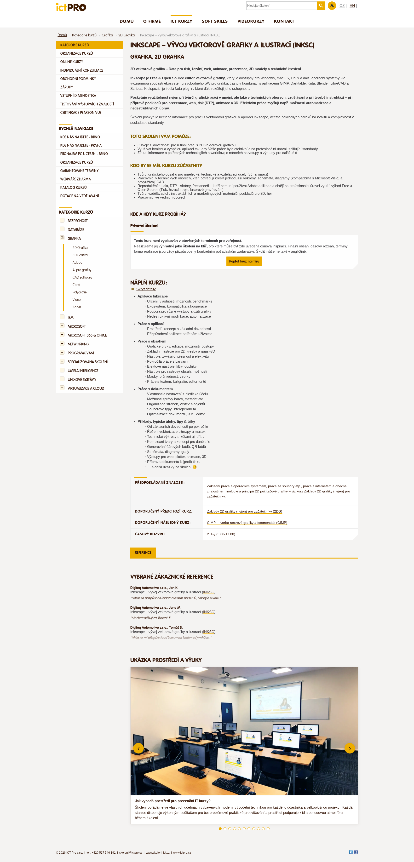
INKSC (208, 592)
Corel (76, 285)
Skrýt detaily (146, 289)
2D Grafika (126, 35)
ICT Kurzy (181, 21)
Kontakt (284, 21)
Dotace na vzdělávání (79, 196)
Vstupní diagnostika (78, 95)
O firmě (152, 21)
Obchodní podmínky (78, 79)
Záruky (66, 87)
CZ (342, 6)
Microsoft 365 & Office (87, 335)
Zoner (77, 307)
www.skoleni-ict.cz (158, 852)
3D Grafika (80, 255)
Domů (127, 21)
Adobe (77, 262)
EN (352, 6)
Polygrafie (79, 292)
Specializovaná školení (88, 362)
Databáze (76, 230)
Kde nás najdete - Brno (80, 137)
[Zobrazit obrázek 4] (234, 828)
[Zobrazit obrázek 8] (253, 828)
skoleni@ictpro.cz (130, 852)
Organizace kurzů (76, 53)
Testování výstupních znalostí (87, 104)
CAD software (82, 277)
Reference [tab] (143, 552)
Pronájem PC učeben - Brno (84, 154)
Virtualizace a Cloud (86, 389)
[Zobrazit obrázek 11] (268, 828)
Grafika (107, 35)
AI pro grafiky (82, 270)
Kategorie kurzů (84, 35)
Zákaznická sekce (332, 5)
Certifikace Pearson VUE (81, 112)
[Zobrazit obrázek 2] (225, 828)
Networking (78, 344)
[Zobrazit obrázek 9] (258, 828)
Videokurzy (251, 21)
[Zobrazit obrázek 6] (244, 828)
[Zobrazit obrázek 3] (229, 828)
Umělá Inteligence (83, 371)
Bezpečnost (78, 221)
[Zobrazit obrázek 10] (263, 828)
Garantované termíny (79, 171)
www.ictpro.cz (182, 852)
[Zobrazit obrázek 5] (239, 828)
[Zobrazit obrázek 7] (248, 828)
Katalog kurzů (73, 187)
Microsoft (77, 327)
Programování (81, 353)
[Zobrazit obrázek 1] (220, 828)
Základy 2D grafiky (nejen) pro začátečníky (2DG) (244, 511)
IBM (71, 318)
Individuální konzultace (82, 70)
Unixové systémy (82, 380)
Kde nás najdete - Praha (81, 145)
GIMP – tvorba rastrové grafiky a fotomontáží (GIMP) (247, 523)
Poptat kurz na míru (244, 261)
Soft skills (215, 21)
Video (77, 300)
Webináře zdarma (75, 179)
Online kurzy (71, 62)
